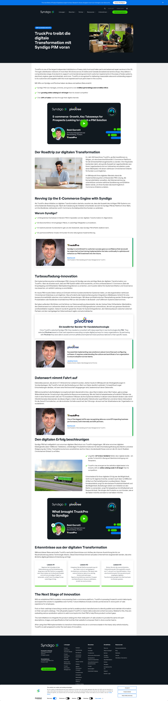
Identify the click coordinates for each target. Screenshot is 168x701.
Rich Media (78, 652)
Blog (116, 650)
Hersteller (90, 650)
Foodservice (91, 653)
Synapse (78, 647)
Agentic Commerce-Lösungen (79, 668)
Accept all (127, 687)
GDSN (77, 659)
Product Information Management (67, 667)
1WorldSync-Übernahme (121, 658)
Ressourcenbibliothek (120, 648)
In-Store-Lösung (79, 684)
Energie (90, 666)
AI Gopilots (78, 675)
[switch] (67, 698)
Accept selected (127, 691)
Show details (98, 698)
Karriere (105, 653)
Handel (89, 648)
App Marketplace (108, 659)
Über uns (106, 648)
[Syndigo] (47, 12)
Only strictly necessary (127, 695)
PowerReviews (79, 672)
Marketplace (79, 677)
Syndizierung (79, 650)
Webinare (117, 653)
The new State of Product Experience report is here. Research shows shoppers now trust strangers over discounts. (75, 2)
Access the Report (120, 2)
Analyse (77, 664)
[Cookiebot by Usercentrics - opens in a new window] (38, 698)
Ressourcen (90, 12)
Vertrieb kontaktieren (120, 12)
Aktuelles (106, 664)
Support (111, 8)
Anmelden (120, 8)
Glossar (117, 655)
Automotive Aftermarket (94, 655)
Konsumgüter (91, 668)
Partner (105, 662)
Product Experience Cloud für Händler (68, 649)
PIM (122, 330)
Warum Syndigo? (108, 650)
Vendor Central (79, 661)
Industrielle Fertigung (93, 671)
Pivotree (48, 332)
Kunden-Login (107, 673)
